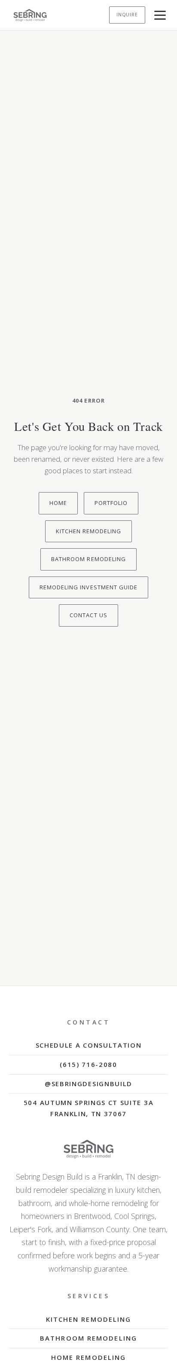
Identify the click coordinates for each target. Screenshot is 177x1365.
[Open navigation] (160, 15)
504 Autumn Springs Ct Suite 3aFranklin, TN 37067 (88, 1108)
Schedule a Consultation (89, 1045)
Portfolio (111, 503)
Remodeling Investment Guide (88, 587)
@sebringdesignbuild (88, 1083)
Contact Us (88, 615)
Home (58, 503)
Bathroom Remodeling (88, 559)
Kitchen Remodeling (89, 531)
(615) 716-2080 (88, 1064)
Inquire (127, 15)
